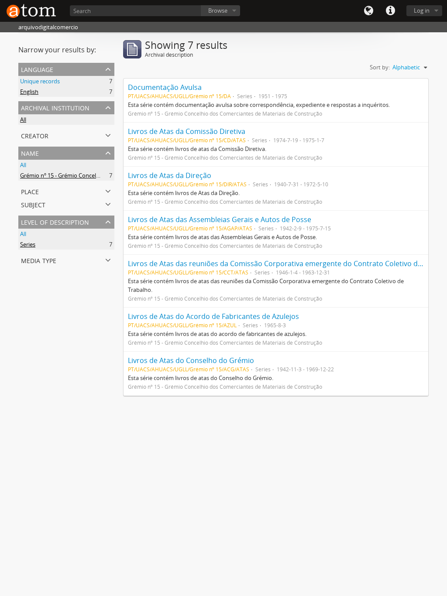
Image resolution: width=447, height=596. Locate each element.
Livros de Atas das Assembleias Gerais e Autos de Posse (219, 219)
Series (27, 244)
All (23, 119)
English (29, 92)
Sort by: (380, 67)
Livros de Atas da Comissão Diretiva (186, 131)
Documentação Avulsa (165, 87)
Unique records (40, 81)
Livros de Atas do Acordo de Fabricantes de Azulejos (213, 316)
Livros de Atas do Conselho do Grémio (191, 360)
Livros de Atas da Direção (169, 175)
